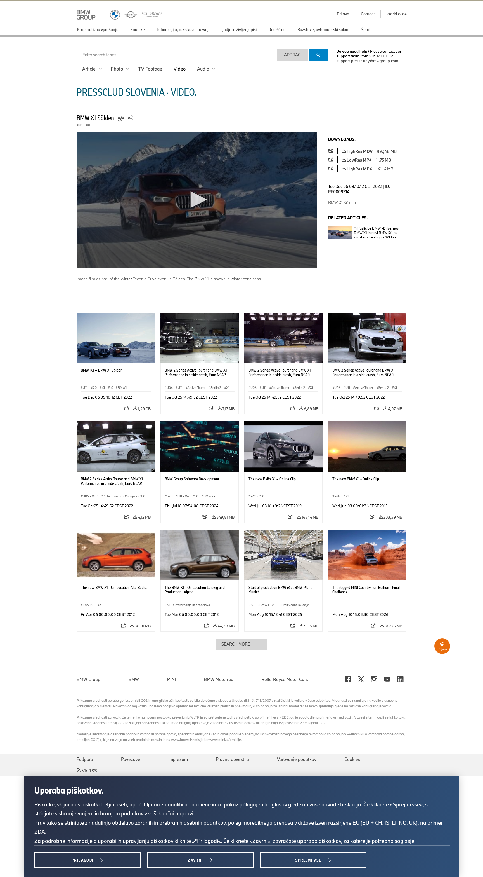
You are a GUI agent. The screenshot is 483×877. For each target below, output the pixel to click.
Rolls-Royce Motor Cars (284, 679)
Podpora (85, 759)
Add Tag (292, 54)
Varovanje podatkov (296, 759)
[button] (196, 199)
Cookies (352, 759)
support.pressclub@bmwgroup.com (367, 60)
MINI (171, 679)
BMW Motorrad (218, 679)
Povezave (130, 759)
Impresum (178, 759)
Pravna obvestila (232, 759)
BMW (133, 679)
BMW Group (88, 679)
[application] (197, 200)
